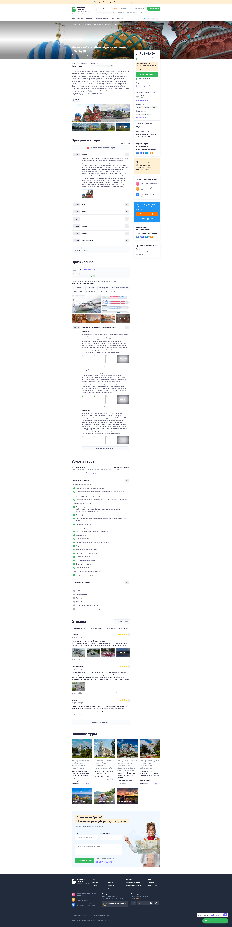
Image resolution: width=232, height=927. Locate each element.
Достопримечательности (115, 888)
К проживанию (141, 100)
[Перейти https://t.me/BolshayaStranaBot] (147, 153)
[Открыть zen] (150, 903)
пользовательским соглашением (104, 862)
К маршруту (140, 117)
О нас (112, 18)
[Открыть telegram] (133, 903)
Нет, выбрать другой (105, 11)
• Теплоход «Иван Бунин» (88, 269)
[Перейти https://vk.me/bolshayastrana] (137, 153)
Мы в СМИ (110, 882)
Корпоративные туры (102, 18)
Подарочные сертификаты (133, 885)
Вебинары (111, 885)
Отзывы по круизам (154, 888)
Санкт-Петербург (83, 55)
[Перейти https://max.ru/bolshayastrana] (142, 153)
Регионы (80, 18)
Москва (115, 8)
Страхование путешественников (135, 888)
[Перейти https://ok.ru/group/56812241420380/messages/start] (151, 153)
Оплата (94, 885)
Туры (73, 18)
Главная (74, 24)
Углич (91, 55)
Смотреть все (125, 143)
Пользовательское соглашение (81, 915)
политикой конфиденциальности (104, 861)
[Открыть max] (156, 903)
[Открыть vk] (139, 903)
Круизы (81, 24)
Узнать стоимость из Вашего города (84, 473)
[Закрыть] (127, 154)
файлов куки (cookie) (213, 915)
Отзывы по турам (153, 885)
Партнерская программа (133, 882)
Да (98, 11)
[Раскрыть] (127, 204)
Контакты (120, 18)
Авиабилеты (89, 18)
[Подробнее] (86, 63)
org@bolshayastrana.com (116, 898)
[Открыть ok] (145, 903)
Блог (109, 879)
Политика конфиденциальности (102, 915)
